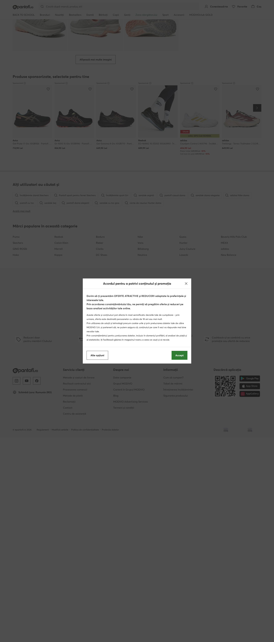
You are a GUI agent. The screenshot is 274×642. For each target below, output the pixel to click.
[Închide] (186, 283)
